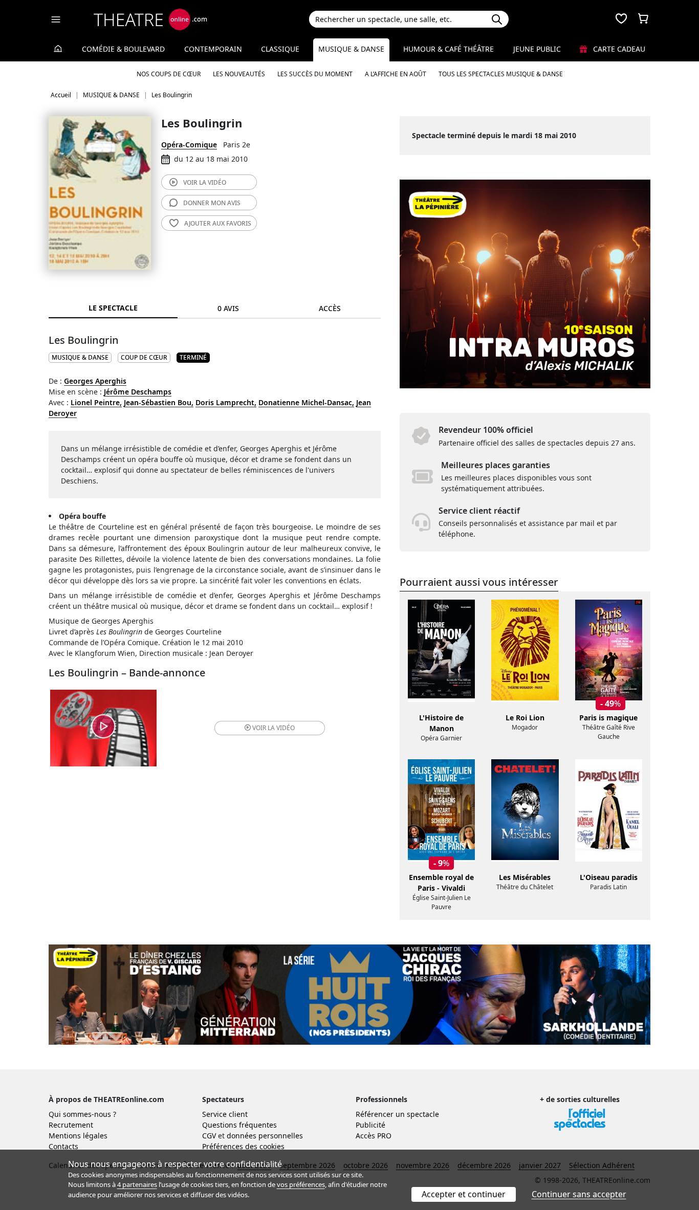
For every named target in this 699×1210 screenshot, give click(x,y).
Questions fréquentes (239, 1125)
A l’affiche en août (395, 74)
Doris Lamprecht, (225, 402)
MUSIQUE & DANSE (80, 357)
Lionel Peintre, (96, 402)
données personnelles (265, 1135)
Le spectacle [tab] (113, 308)
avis (212, 203)
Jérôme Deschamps (137, 392)
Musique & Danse (351, 49)
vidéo (204, 182)
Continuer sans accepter (579, 1194)
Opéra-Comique (189, 144)
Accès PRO (373, 1135)
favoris (217, 223)
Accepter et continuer (464, 1194)
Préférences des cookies (243, 1146)
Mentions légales (78, 1135)
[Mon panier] (643, 19)
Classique (280, 49)
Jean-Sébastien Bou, (158, 402)
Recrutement (71, 1125)
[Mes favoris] (621, 19)
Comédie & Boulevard (123, 49)
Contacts (63, 1146)
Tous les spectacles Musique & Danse (501, 74)
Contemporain (213, 49)
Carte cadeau (618, 49)
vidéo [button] (273, 727)
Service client (225, 1114)
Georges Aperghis (95, 381)
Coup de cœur (144, 357)
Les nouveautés (239, 74)
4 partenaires (137, 1184)
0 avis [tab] (228, 308)
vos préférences (301, 1184)
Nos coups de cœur (169, 74)
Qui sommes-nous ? (82, 1114)
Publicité (370, 1125)
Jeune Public (537, 49)
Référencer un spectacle (397, 1114)
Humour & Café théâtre (448, 49)
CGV (209, 1135)
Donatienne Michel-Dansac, (306, 402)
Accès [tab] (330, 308)
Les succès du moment (315, 74)
